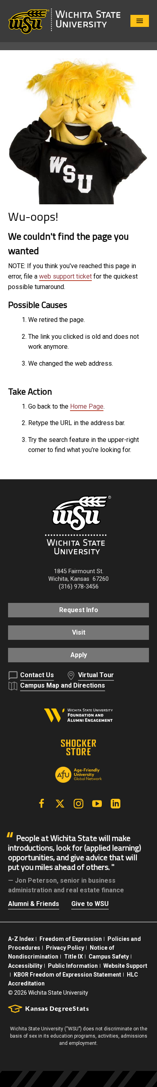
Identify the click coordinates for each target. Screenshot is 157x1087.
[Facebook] (41, 803)
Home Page (86, 406)
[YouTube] (97, 803)
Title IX (73, 956)
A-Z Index (21, 939)
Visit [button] (78, 632)
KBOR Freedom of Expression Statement (67, 974)
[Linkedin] (115, 803)
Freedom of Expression (70, 939)
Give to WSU (90, 904)
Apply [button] (78, 655)
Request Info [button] (78, 610)
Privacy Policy (65, 948)
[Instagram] (78, 803)
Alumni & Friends (33, 904)
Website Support (125, 966)
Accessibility (25, 966)
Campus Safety (109, 956)
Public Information (73, 966)
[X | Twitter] (60, 803)
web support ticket (65, 276)
